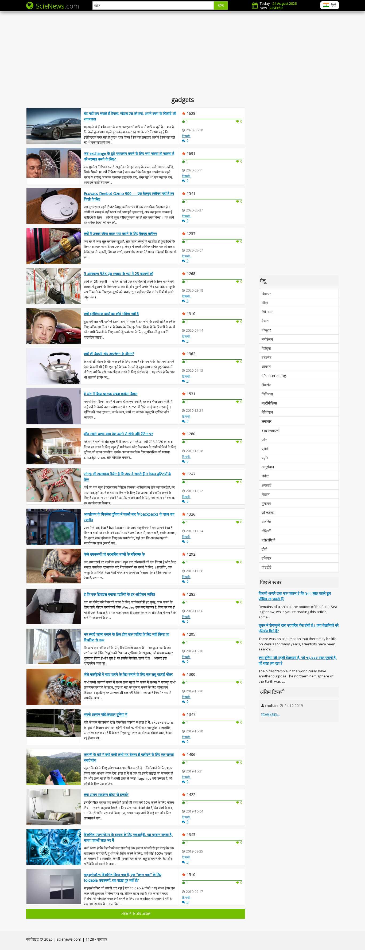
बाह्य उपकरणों (270, 430)
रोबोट (265, 475)
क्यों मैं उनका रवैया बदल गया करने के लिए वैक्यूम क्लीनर (120, 233)
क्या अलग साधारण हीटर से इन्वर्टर (106, 794)
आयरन (266, 366)
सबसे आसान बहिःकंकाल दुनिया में (105, 714)
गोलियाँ (266, 530)
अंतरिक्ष (266, 521)
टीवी (264, 549)
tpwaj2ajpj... (270, 714)
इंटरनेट (266, 357)
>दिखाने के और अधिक (135, 913)
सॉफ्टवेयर (268, 512)
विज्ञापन (266, 293)
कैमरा (265, 320)
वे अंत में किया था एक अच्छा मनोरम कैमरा (110, 393)
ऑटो (265, 302)
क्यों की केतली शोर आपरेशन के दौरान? (109, 353)
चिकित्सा (267, 394)
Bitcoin (268, 311)
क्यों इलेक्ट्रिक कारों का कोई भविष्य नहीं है (111, 313)
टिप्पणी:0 (186, 138)
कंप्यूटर (266, 329)
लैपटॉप (266, 384)
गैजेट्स (266, 348)
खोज (221, 5)
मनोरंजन (267, 339)
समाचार (266, 421)
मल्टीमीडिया (269, 403)
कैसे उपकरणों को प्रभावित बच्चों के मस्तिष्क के (114, 554)
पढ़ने (265, 457)
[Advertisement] (182, 53)
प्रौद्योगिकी (268, 540)
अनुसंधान (268, 466)
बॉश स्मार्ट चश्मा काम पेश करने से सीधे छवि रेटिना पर (118, 433)
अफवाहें (266, 485)
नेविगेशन (267, 412)
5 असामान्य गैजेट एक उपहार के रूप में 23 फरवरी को (118, 273)
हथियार (266, 558)
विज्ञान (266, 494)
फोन (264, 439)
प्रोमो (265, 448)
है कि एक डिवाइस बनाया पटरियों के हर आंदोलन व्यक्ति (119, 594)
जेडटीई (266, 567)
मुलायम (266, 503)
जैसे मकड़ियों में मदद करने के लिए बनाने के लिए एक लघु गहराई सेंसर (128, 674)
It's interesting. (274, 375)
